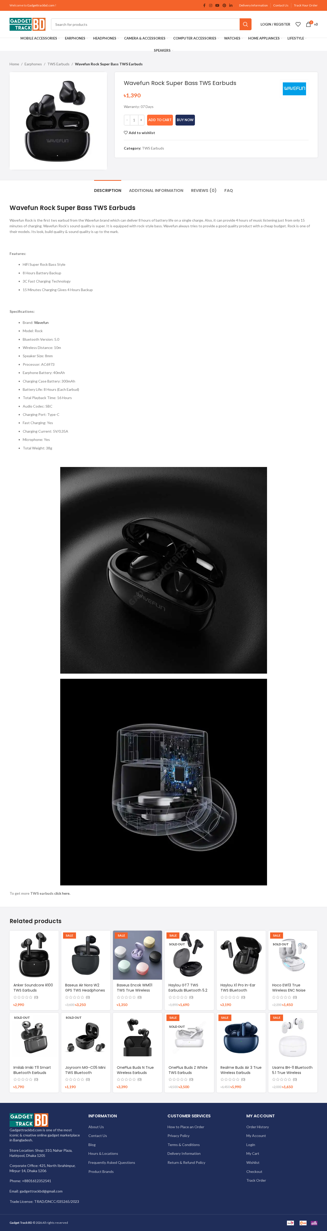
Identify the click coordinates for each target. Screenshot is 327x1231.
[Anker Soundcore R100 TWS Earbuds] (34, 955)
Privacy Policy (178, 1135)
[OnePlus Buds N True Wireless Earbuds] (137, 1037)
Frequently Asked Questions (111, 1162)
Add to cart (160, 120)
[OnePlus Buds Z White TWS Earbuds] (189, 1037)
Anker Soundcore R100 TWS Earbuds (33, 988)
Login (250, 1144)
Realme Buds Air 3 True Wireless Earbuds (241, 1070)
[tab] (107, 188)
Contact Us (280, 5)
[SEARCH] (246, 24)
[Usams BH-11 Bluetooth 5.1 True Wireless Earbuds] (292, 1037)
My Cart (252, 1153)
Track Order (256, 1180)
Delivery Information (253, 5)
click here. (62, 893)
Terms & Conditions (184, 1144)
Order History (257, 1127)
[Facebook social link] (204, 5)
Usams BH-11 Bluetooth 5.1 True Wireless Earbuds (292, 1072)
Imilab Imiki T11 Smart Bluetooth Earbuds (32, 1070)
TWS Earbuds (58, 64)
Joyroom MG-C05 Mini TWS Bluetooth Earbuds (85, 1072)
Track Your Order (306, 5)
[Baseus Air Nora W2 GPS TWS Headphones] (85, 955)
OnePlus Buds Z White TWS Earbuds (188, 1070)
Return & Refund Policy (186, 1162)
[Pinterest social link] (224, 5)
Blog (92, 1144)
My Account (256, 1135)
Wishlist (253, 1162)
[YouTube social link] (217, 5)
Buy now (185, 120)
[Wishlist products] (298, 24)
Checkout (254, 1171)
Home (14, 64)
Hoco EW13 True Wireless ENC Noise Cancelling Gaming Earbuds (289, 993)
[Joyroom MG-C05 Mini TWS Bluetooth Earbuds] (85, 1037)
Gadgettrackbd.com (41, 5)
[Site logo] (28, 24)
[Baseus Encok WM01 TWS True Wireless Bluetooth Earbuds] (137, 955)
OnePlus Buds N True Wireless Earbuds (135, 1070)
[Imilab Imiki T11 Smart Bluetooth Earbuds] (34, 1037)
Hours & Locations (103, 1153)
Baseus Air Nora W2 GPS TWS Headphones (85, 988)
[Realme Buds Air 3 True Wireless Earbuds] (241, 1037)
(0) (36, 997)
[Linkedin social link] (231, 5)
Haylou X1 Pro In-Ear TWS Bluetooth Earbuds (237, 990)
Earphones (33, 64)
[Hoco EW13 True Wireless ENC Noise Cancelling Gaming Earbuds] (292, 955)
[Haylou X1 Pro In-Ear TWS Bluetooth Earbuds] (241, 955)
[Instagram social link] (211, 5)
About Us (96, 1127)
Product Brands (101, 1171)
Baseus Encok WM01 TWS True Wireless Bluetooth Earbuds (134, 990)
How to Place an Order (186, 1127)
